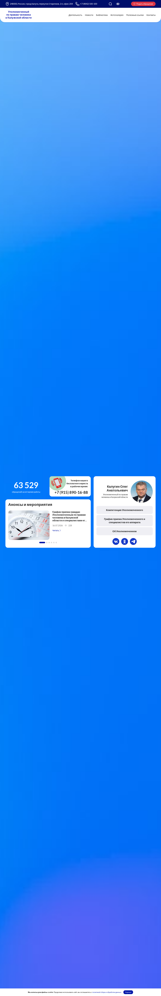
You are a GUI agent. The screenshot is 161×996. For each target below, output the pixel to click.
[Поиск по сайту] (110, 4)
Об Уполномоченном (124, 531)
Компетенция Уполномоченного (124, 510)
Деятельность (75, 15)
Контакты (151, 15)
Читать (55, 530)
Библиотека (102, 15)
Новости (89, 15)
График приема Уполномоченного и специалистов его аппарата (124, 521)
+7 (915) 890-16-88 (71, 492)
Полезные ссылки (135, 15)
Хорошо (128, 992)
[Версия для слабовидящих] (118, 4)
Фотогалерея (116, 15)
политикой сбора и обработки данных (106, 992)
